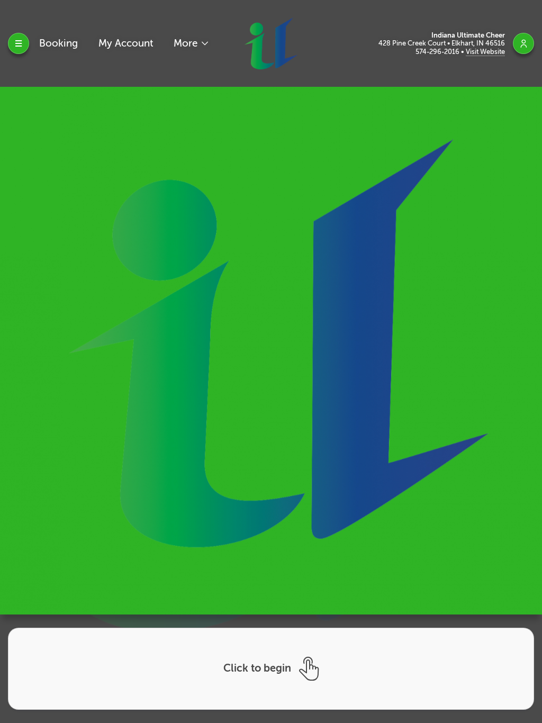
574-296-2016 (438, 52)
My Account (125, 43)
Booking (58, 43)
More (187, 43)
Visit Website (485, 52)
